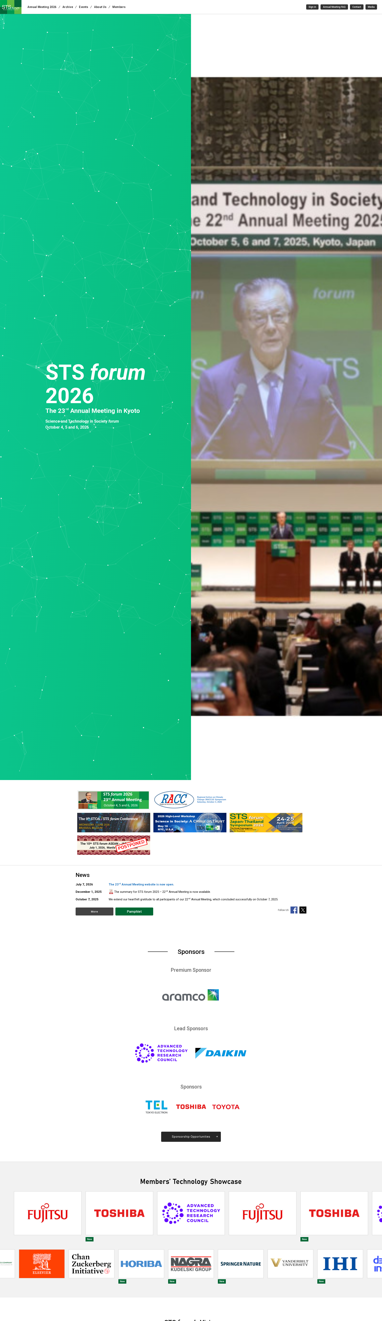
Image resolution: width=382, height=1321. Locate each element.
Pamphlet (134, 911)
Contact (356, 7)
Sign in (312, 7)
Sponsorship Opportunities (191, 1136)
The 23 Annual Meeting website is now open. (141, 884)
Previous (5, 1216)
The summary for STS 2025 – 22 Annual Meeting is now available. (162, 892)
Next (377, 1216)
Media (371, 7)
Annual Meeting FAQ (334, 7)
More (94, 911)
